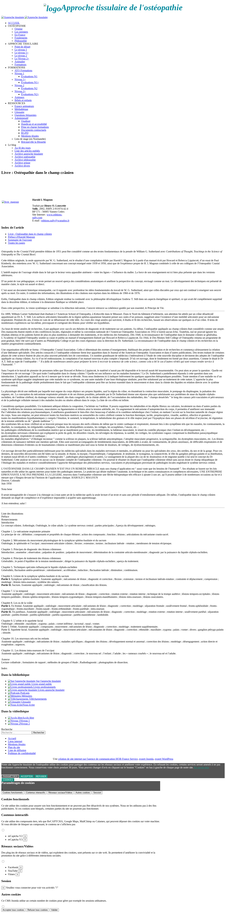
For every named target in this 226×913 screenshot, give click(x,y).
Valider (54, 910)
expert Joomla (146, 758)
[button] (17, 25)
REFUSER (41, 776)
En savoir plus (201, 767)
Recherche (6, 729)
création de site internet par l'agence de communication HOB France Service (98, 758)
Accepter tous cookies (13, 910)
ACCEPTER (27, 776)
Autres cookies (83, 792)
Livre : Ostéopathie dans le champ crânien (30, 234)
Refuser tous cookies (37, 910)
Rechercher (38, 732)
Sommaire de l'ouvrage (20, 239)
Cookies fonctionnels (13, 792)
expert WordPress (164, 758)
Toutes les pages (16, 242)
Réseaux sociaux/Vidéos (60, 792)
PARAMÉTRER (10, 776)
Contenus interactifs (35, 792)
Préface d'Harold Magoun (21, 237)
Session (97, 792)
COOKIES (8, 780)
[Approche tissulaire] (24, 17)
